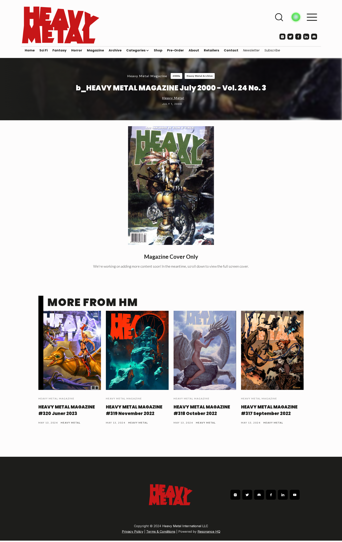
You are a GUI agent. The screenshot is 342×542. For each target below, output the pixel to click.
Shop (158, 50)
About (194, 50)
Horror (76, 50)
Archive (115, 50)
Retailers (211, 50)
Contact (231, 50)
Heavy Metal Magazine (147, 76)
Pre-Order (175, 50)
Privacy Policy (132, 531)
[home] (60, 25)
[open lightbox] (171, 185)
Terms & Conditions (160, 531)
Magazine (95, 50)
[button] (137, 50)
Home (30, 50)
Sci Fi (43, 50)
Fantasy (59, 50)
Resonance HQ (209, 531)
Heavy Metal (173, 98)
